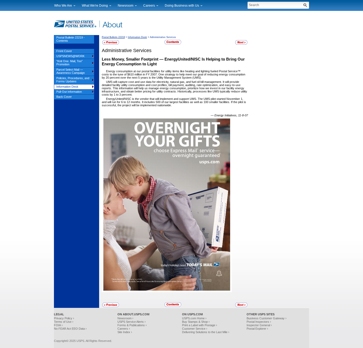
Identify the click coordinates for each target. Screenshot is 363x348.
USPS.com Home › (194, 318)
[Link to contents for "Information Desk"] (172, 43)
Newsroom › (125, 318)
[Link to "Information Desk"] (110, 44)
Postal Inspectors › (259, 321)
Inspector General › (259, 325)
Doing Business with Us (182, 5)
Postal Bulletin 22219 (113, 37)
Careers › (123, 328)
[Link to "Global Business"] (241, 44)
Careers (149, 5)
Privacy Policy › (64, 318)
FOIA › (58, 325)
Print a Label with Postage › (199, 325)
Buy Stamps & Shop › (196, 321)
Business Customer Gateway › (266, 318)
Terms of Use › (63, 321)
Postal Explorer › (257, 328)
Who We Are (63, 5)
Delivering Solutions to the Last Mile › (205, 332)
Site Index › (124, 332)
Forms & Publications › (132, 325)
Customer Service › (194, 328)
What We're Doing (95, 5)
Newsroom (125, 5)
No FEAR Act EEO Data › (70, 328)
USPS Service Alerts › (131, 321)
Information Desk (137, 37)
